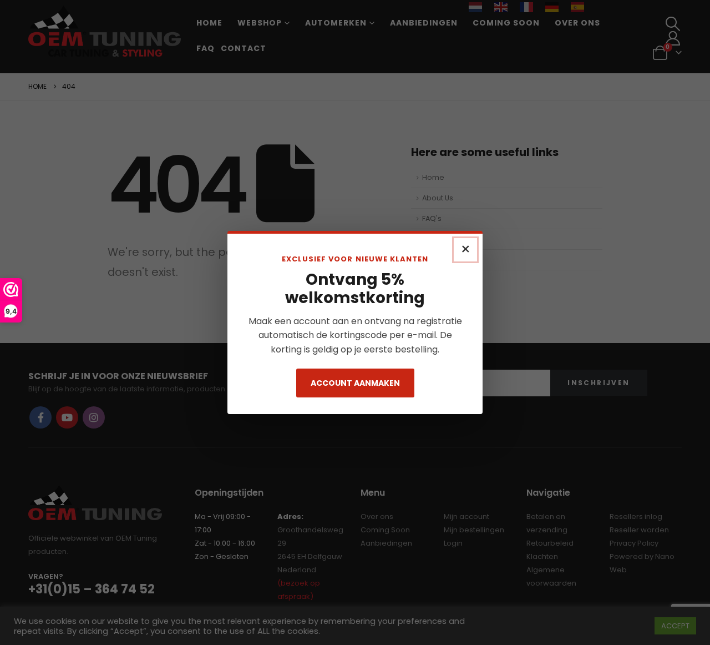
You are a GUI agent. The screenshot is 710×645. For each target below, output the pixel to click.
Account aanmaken (355, 383)
